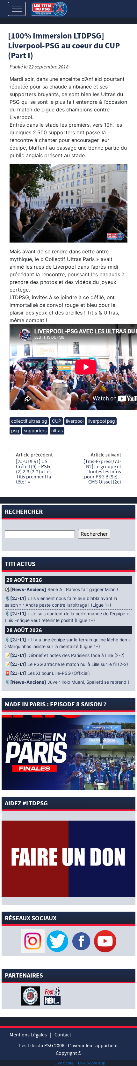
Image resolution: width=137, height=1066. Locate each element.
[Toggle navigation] (17, 9)
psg (15, 430)
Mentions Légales (28, 1035)
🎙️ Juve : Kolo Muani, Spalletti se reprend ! (67, 682)
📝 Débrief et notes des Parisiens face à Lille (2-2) (65, 655)
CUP (56, 421)
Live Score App (91, 1063)
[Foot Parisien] (51, 995)
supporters (35, 430)
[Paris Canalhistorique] (31, 995)
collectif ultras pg (29, 421)
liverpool (74, 421)
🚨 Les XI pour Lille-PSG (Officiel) (47, 673)
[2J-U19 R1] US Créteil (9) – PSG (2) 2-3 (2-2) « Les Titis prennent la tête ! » (34, 471)
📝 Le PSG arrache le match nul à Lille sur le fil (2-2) (66, 664)
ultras (57, 430)
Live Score (64, 1063)
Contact (62, 1035)
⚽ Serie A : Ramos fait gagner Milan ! (61, 589)
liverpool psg (101, 421)
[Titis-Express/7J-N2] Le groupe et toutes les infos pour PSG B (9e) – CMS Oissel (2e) (102, 471)
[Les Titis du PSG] (49, 8)
